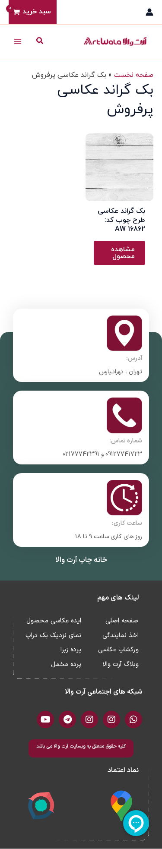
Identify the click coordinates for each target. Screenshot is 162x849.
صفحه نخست (133, 75)
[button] (39, 41)
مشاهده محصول (123, 253)
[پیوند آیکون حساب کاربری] (149, 12)
